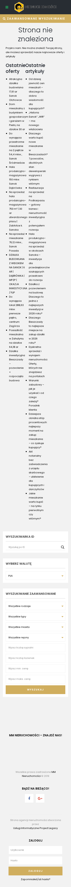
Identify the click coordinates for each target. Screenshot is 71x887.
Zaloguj (35, 871)
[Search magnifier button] (62, 547)
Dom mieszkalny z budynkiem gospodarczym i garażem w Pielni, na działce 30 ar (18, 116)
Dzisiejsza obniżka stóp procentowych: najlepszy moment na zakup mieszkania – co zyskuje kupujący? (38, 430)
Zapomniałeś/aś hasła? (35, 879)
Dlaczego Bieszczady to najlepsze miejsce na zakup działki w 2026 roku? (37, 330)
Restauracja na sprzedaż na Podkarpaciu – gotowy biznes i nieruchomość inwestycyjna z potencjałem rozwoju (38, 209)
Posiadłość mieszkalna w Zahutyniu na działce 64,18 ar (16, 338)
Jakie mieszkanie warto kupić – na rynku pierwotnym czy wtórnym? (36, 506)
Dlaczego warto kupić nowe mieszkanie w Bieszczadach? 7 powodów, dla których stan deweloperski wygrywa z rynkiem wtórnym (38, 159)
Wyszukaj (35, 689)
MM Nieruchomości (39, 774)
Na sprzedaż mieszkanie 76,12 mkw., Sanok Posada (17, 242)
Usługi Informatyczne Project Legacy (35, 828)
